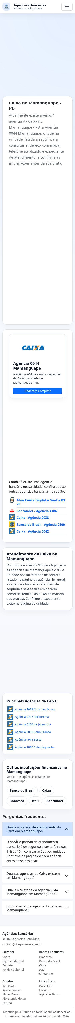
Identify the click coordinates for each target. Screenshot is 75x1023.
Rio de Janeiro (11, 990)
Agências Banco (49, 994)
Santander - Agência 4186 (37, 511)
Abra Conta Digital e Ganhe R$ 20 (41, 502)
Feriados (45, 990)
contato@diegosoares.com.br (22, 944)
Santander (55, 801)
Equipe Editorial (13, 961)
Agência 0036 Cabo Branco (33, 732)
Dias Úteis (46, 986)
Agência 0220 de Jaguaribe (33, 724)
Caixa (46, 790)
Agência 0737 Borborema (32, 717)
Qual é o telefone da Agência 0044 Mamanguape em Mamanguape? (32, 892)
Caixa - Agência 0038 (33, 517)
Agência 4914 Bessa (28, 739)
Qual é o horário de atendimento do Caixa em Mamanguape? (33, 829)
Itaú (35, 801)
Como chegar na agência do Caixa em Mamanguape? (34, 908)
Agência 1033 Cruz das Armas (35, 709)
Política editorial (13, 969)
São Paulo (8, 986)
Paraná (7, 1003)
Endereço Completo (38, 391)
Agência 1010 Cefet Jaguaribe (35, 747)
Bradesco (17, 801)
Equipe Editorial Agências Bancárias (46, 1012)
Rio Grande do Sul (14, 998)
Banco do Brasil (22, 790)
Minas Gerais (11, 994)
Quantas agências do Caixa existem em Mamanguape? (33, 875)
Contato (7, 965)
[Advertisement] (37, 57)
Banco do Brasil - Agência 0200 (41, 524)
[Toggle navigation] (67, 7)
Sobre (6, 957)
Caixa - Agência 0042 (33, 531)
